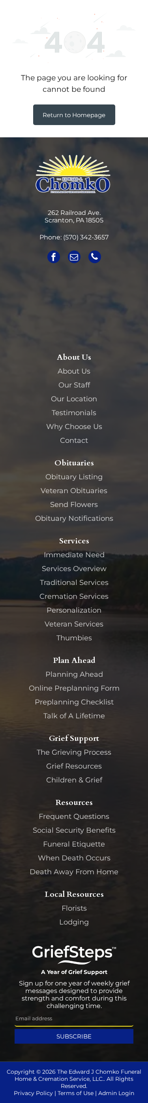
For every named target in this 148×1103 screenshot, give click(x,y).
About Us (74, 371)
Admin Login (116, 1093)
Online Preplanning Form (74, 688)
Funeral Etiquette (74, 844)
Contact (74, 440)
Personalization (74, 610)
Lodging (74, 922)
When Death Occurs (74, 858)
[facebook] (53, 258)
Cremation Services (74, 596)
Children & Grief (74, 780)
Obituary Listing (74, 477)
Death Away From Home (74, 872)
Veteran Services (74, 624)
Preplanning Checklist (74, 702)
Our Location (74, 399)
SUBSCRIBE (74, 1036)
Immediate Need (74, 555)
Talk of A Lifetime (74, 716)
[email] (74, 258)
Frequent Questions (74, 816)
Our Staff (74, 385)
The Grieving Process (74, 752)
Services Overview (74, 568)
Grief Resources (74, 766)
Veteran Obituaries (74, 490)
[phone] (94, 258)
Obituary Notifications (74, 518)
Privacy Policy (33, 1093)
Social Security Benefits (74, 830)
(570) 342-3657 (86, 237)
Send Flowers (74, 504)
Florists (74, 908)
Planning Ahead (74, 674)
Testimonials (74, 412)
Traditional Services (74, 582)
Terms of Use (76, 1093)
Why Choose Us (74, 426)
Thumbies (74, 638)
